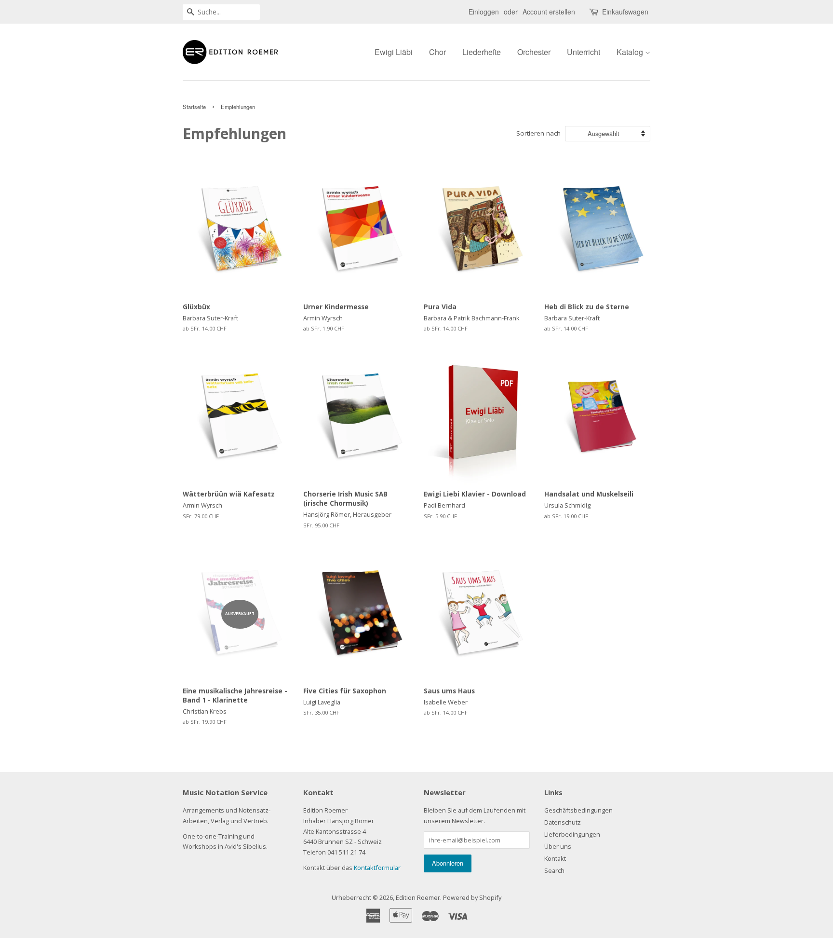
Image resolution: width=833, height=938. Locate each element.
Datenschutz (562, 822)
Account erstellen (549, 11)
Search (554, 870)
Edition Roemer (418, 897)
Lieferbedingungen (572, 834)
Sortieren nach (538, 133)
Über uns (557, 846)
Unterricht (583, 51)
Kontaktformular (377, 867)
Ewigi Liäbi (394, 51)
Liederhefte (481, 51)
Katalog (631, 51)
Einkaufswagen (625, 11)
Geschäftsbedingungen (578, 810)
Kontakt (555, 858)
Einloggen (484, 11)
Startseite (194, 106)
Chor (437, 51)
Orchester (534, 51)
